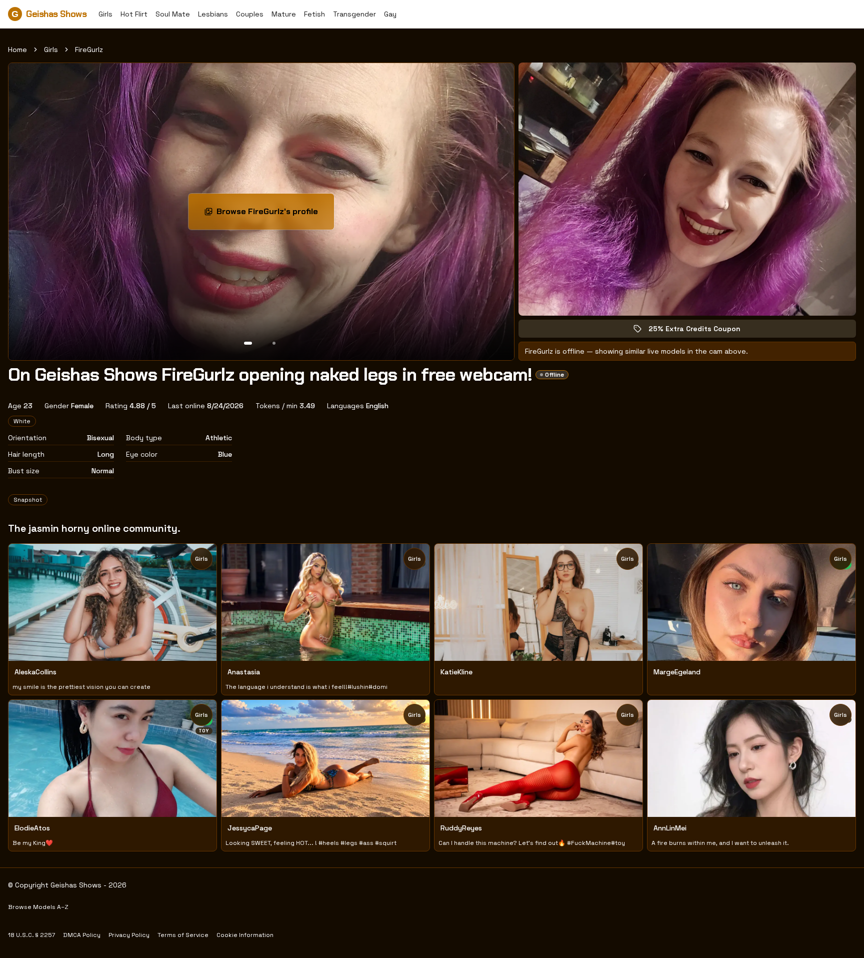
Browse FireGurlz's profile (275, 214)
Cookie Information (245, 935)
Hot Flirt (134, 14)
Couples (250, 14)
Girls (105, 14)
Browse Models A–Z (38, 907)
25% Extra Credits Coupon (701, 331)
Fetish (314, 14)
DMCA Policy (81, 935)
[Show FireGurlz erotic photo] (248, 343)
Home (17, 49)
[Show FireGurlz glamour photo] (274, 343)
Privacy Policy (129, 935)
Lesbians (213, 14)
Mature (284, 14)
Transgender (354, 14)
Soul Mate (173, 14)
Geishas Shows (49, 14)
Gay (390, 14)
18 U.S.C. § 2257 (31, 935)
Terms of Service (183, 935)
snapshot (28, 500)
